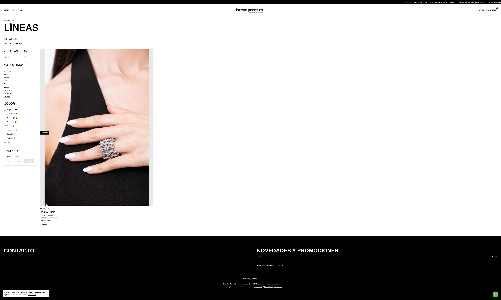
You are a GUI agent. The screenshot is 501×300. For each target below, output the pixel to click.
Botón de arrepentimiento (273, 287)
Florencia (7, 81)
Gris (6, 43)
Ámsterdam (8, 71)
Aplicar (29, 161)
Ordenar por (15, 51)
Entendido (32, 295)
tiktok (280, 265)
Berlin (6, 74)
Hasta (17, 157)
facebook (271, 265)
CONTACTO (19, 251)
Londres (7, 90)
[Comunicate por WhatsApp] (495, 294)
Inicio (6, 21)
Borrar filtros (18, 43)
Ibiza (5, 84)
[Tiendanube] (250, 279)
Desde (8, 157)
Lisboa (6, 87)
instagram (261, 265)
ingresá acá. (258, 287)
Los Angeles (8, 93)
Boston (6, 78)
